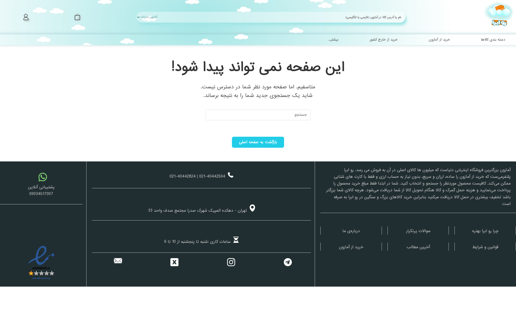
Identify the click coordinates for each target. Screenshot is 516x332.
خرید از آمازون (351, 247)
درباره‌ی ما (351, 231)
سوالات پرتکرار (418, 231)
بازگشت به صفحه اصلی (258, 142)
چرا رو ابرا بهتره (485, 231)
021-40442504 (212, 176)
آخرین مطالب (418, 247)
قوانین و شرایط (485, 247)
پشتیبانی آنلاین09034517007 (41, 190)
